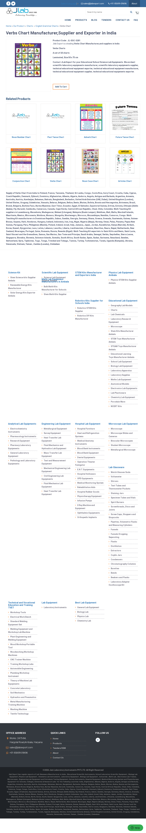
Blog (94, 20)
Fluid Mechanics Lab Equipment (52, 485)
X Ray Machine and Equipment (85, 506)
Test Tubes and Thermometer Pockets (119, 487)
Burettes (115, 568)
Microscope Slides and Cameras (121, 434)
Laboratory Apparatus (121, 370)
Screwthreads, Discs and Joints (122, 508)
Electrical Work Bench (20, 617)
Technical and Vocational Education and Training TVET (21, 605)
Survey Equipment (52, 433)
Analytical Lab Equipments (22, 423)
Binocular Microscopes (122, 441)
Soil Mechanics (17, 693)
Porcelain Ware (118, 402)
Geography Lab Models (122, 305)
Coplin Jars (116, 555)
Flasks (114, 541)
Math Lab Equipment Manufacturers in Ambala (55, 280)
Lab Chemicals (118, 314)
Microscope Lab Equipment (123, 423)
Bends (114, 573)
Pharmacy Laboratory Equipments (19, 446)
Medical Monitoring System (90, 483)
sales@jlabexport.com (21, 747)
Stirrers (114, 481)
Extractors (116, 550)
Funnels (114, 529)
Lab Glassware (116, 467)
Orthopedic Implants (87, 517)
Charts (30, 26)
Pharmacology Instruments (23, 436)
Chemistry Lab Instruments (49, 777)
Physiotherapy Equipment (89, 496)
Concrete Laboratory (20, 688)
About (134, 3)
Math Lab (113, 777)
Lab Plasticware (118, 393)
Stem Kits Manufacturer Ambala (121, 332)
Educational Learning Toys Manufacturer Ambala (121, 355)
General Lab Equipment (88, 607)
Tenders (106, 20)
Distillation (116, 546)
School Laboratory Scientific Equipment (112, 774)
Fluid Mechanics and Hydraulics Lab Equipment (54, 446)
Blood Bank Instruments (88, 448)
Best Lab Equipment (85, 602)
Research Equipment (20, 441)
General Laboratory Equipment (18, 454)
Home (68, 20)
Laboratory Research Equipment (120, 320)
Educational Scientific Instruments (81, 774)
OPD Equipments (85, 478)
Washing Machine (18, 709)
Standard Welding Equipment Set (17, 623)
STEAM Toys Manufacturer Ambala (122, 348)
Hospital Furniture (86, 429)
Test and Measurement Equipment (54, 462)
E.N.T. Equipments (85, 469)
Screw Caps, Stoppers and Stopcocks (122, 516)
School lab (103, 777)
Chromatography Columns (123, 564)
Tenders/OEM (59, 748)
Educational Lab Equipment (123, 300)
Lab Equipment (49, 602)
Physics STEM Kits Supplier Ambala (123, 281)
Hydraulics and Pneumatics (23, 697)
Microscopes (12, 779)
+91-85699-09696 (19, 752)
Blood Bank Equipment (88, 453)
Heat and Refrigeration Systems (87, 434)
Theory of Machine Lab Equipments (20, 682)
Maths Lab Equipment (121, 379)
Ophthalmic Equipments (88, 513)
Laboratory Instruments (55, 607)
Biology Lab (82, 612)
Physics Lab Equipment (28, 777)
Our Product (18, 26)
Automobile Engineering (21, 668)
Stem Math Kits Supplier (55, 294)
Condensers (116, 559)
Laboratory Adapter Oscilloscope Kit (119, 583)
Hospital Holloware (86, 474)
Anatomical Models (120, 384)
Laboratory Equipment (70, 777)
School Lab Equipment (121, 361)
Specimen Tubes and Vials (123, 498)
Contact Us (122, 20)
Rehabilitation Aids (86, 487)
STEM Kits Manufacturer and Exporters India (88, 273)
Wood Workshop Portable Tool (21, 646)
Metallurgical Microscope (123, 450)
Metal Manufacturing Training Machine (19, 703)
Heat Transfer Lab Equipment (51, 439)
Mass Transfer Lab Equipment (52, 454)
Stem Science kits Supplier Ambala (22, 279)
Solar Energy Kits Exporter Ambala (21, 294)
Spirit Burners (117, 502)
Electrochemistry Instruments (17, 430)
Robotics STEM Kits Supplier (85, 309)
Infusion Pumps (84, 501)
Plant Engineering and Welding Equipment (19, 638)
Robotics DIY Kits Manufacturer (84, 317)
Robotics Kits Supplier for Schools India (89, 302)
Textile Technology (19, 714)
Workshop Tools (18, 612)
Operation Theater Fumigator (85, 463)
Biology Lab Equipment (121, 366)
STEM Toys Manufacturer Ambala (122, 340)
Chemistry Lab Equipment (123, 397)
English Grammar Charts (47, 26)
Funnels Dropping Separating (118, 535)
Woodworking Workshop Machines (21, 653)
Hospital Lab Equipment (87, 423)
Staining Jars (117, 493)
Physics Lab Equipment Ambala (121, 273)
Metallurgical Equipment (55, 429)
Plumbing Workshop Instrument (18, 674)
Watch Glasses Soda (120, 472)
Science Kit (14, 272)
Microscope (116, 326)
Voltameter (116, 476)
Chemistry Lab (84, 621)
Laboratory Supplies (120, 375)
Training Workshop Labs (22, 664)
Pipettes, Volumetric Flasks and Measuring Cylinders (123, 523)
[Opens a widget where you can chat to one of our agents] (135, 828)
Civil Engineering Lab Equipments (53, 477)
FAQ (136, 20)
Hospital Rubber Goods (88, 492)
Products (81, 20)
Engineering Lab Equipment (56, 423)
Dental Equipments (86, 457)
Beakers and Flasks (120, 577)
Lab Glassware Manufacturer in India (51, 774)
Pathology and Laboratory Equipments (21, 462)
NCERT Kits (116, 406)
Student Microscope (120, 445)
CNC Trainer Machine (20, 659)
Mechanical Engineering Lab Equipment (56, 470)
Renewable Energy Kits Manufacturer (20, 286)
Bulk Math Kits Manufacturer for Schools (54, 288)
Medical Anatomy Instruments (84, 442)
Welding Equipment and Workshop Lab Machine (20, 630)
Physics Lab (83, 616)
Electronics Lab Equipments (124, 388)
